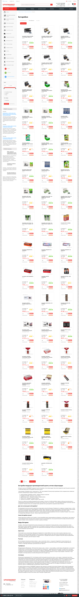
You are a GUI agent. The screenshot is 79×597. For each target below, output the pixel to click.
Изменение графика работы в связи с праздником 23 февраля (9, 138)
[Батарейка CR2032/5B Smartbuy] (47, 404)
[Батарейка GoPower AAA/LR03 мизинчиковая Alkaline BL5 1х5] (28, 57)
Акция (6, 94)
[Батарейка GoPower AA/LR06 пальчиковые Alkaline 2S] (28, 30)
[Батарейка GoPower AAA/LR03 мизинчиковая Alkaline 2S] (66, 30)
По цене (38, 20)
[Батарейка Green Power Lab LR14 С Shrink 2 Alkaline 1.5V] (28, 217)
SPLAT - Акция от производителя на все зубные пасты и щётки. (12, 152)
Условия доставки (32, 586)
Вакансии (17, 1)
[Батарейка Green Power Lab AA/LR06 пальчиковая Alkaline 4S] (47, 191)
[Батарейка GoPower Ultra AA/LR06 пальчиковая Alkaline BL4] (66, 57)
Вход (75, 1)
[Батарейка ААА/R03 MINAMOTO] (47, 271)
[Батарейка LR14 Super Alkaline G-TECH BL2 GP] (66, 164)
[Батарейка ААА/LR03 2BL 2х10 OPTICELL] (66, 297)
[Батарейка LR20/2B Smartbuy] (66, 404)
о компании (61, 8)
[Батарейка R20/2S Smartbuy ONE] (66, 431)
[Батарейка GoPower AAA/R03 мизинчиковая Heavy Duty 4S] (47, 57)
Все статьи (10, 148)
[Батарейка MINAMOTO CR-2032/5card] (66, 244)
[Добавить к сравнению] (28, 46)
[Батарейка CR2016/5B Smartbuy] (66, 377)
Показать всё (23, 23)
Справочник (12, 1)
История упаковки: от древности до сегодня (11, 173)
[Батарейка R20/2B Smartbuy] (28, 457)
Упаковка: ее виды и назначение (11, 164)
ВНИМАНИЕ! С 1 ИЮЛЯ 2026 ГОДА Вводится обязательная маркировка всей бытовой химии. (9, 114)
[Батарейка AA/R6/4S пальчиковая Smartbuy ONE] (28, 431)
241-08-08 (61, 3)
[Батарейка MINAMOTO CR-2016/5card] (28, 244)
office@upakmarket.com (64, 590)
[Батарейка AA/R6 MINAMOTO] (28, 271)
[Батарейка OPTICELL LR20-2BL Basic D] (66, 271)
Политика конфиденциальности (33, 581)
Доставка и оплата (32, 585)
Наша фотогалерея (46, 579)
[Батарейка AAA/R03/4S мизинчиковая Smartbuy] (47, 377)
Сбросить (13, 103)
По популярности (23, 20)
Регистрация (69, 1)
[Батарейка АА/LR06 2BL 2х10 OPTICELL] (47, 297)
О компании (23, 580)
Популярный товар (8, 92)
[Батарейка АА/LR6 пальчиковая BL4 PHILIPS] (28, 324)
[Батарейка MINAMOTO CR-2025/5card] (47, 244)
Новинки (6, 93)
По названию (31, 20)
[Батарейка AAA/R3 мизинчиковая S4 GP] (47, 164)
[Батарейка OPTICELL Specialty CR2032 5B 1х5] (28, 297)
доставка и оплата (42, 8)
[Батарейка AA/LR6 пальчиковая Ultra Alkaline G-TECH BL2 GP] (28, 111)
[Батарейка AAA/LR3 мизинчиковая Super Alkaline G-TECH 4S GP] (47, 137)
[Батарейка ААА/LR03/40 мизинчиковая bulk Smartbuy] (28, 377)
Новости (22, 582)
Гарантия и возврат (32, 583)
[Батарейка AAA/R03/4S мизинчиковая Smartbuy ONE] (47, 431)
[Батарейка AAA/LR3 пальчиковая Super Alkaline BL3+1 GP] (28, 137)
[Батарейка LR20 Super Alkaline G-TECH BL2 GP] (28, 191)
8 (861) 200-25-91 (8, 595)
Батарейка (7, 100)
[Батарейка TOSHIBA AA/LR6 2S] (47, 457)
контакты (71, 8)
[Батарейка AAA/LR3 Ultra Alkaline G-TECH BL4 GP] (28, 164)
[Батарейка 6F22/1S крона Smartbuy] (66, 324)
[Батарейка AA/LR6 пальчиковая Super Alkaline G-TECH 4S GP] (47, 84)
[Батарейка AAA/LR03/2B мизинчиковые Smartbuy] (66, 351)
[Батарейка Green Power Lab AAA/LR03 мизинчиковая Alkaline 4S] (66, 191)
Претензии (23, 585)
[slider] (31, 48)
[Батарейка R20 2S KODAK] (66, 217)
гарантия (52, 8)
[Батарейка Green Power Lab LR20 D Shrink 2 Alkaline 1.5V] (47, 217)
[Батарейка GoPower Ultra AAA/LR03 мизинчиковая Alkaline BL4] (28, 84)
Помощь (32, 8)
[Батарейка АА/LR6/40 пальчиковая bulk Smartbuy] (47, 351)
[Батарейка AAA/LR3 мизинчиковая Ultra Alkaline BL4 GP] (66, 137)
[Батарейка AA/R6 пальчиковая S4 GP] (66, 111)
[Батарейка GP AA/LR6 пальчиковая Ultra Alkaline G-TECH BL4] (47, 111)
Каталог (7, 8)
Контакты (22, 587)
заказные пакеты (22, 8)
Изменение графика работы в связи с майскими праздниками (9, 126)
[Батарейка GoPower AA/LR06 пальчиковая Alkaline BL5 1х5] (47, 30)
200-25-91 (61, 4)
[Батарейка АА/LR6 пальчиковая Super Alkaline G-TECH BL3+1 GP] (66, 84)
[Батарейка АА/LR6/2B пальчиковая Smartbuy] (28, 351)
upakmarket (62, 588)
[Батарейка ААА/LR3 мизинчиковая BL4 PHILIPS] (47, 324)
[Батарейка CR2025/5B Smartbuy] (28, 404)
